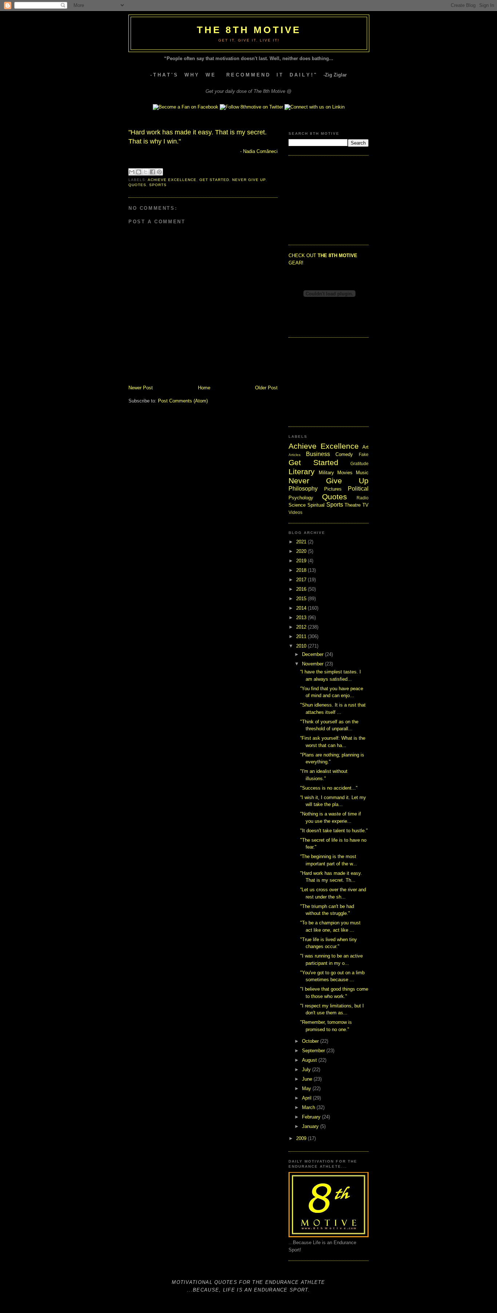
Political (358, 489)
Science (297, 505)
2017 (302, 579)
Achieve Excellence (172, 180)
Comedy (344, 454)
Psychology (301, 497)
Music (362, 472)
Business (318, 454)
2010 (302, 646)
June (308, 1079)
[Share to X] (145, 172)
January (311, 1126)
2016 (302, 589)
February (312, 1117)
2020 (302, 551)
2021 (302, 542)
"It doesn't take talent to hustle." (334, 830)
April (307, 1098)
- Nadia (258, 151)
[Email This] (131, 172)
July (307, 1069)
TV (365, 505)
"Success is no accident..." (329, 788)
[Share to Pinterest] (159, 172)
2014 (302, 608)
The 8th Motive (249, 29)
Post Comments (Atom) (183, 401)
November (313, 664)
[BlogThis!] (138, 172)
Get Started (214, 180)
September (314, 1050)
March (309, 1107)
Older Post (266, 387)
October (311, 1041)
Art (365, 447)
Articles (295, 455)
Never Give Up (249, 180)
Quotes (137, 185)
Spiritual (316, 505)
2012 (302, 627)
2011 (302, 636)
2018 (302, 570)
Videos (295, 512)
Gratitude (359, 463)
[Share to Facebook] (152, 172)
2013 (302, 617)
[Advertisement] (325, 199)
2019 (302, 560)
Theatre (353, 505)
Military (326, 472)
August (310, 1060)
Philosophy (303, 489)
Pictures (333, 489)
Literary (302, 471)
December (313, 654)
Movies (345, 472)
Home (204, 387)
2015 (302, 598)
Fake (364, 454)
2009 (302, 1138)
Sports (158, 185)
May (307, 1088)
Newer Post (140, 387)
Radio (363, 497)
